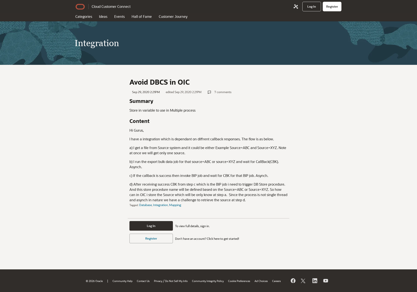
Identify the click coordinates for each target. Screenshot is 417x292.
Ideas (103, 16)
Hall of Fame (142, 16)
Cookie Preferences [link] (239, 281)
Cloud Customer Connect (111, 6)
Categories (83, 16)
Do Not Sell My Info (176, 281)
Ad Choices (261, 281)
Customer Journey (173, 16)
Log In (151, 226)
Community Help (122, 281)
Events (119, 16)
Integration (160, 205)
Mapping (175, 205)
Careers (276, 281)
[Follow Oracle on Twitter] (303, 280)
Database (145, 205)
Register (151, 238)
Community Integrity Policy (208, 281)
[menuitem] (311, 6)
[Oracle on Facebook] (293, 280)
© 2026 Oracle (94, 281)
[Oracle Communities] (295, 6)
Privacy (158, 281)
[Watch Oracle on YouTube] (325, 280)
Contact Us (143, 281)
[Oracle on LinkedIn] (314, 280)
